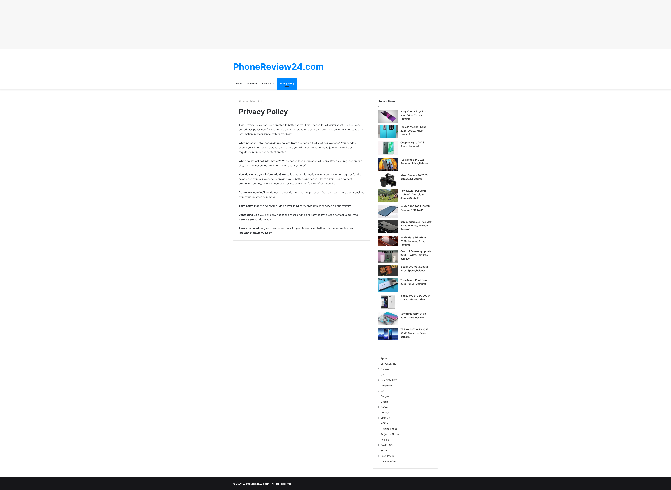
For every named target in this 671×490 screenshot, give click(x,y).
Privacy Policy (287, 83)
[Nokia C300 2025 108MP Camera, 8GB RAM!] (388, 211)
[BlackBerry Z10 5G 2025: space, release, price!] (388, 302)
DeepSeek (386, 385)
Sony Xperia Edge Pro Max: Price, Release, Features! (413, 115)
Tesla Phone (387, 456)
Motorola (386, 418)
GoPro (384, 407)
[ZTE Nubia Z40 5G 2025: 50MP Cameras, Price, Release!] (388, 334)
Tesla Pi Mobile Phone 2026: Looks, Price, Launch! (413, 130)
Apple (384, 358)
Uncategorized (389, 461)
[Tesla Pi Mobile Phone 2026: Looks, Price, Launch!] (388, 131)
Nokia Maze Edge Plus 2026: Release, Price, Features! (413, 241)
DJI (382, 390)
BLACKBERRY (388, 363)
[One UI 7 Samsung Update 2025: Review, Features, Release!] (388, 256)
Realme (385, 439)
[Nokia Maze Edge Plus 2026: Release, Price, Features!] (388, 241)
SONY (384, 450)
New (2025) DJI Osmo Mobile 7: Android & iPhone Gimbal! (413, 194)
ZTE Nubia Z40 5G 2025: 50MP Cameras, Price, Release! (414, 333)
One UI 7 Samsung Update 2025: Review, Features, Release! (415, 255)
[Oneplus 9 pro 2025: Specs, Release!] (388, 148)
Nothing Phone (389, 428)
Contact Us (268, 83)
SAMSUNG (387, 445)
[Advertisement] (335, 24)
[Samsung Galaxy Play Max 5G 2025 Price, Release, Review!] (388, 226)
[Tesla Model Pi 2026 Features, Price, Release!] (388, 164)
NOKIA (384, 423)
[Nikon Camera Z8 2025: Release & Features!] (388, 180)
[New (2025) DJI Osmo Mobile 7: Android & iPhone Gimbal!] (388, 195)
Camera (385, 369)
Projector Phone (390, 434)
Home (239, 83)
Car (383, 374)
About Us (252, 83)
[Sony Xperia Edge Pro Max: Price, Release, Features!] (388, 116)
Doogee (385, 396)
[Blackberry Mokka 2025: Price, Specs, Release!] (388, 270)
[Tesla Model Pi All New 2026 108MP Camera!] (388, 285)
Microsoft (386, 412)
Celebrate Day (389, 380)
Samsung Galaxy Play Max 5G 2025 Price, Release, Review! (416, 225)
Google (384, 401)
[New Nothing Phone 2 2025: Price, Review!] (388, 318)
